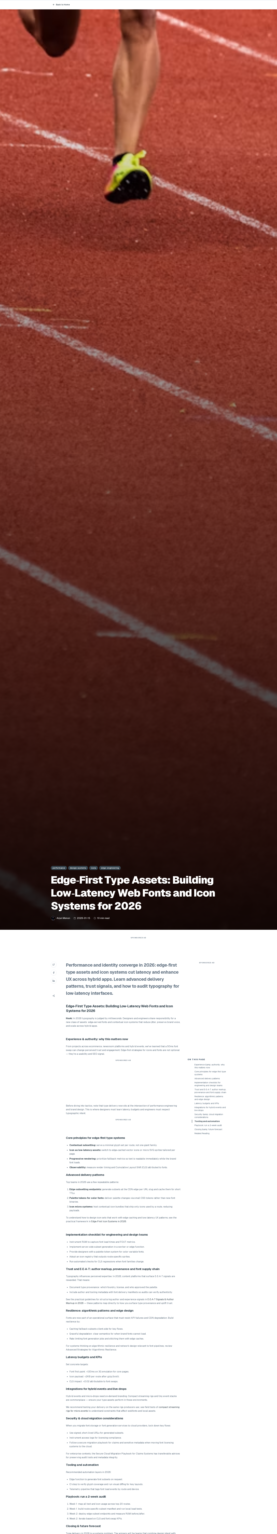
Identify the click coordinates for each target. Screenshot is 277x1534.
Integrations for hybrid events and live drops (210, 1109)
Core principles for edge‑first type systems (210, 1073)
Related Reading (201, 1133)
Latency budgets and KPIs (206, 1103)
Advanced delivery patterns (207, 1078)
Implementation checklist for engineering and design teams (208, 1084)
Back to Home (63, 4)
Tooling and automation (207, 1121)
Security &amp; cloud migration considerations (208, 1116)
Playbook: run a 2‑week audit (208, 1125)
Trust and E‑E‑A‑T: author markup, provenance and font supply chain (210, 1091)
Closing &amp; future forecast (208, 1129)
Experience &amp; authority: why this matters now (209, 1066)
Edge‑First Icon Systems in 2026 (108, 1221)
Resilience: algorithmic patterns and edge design (208, 1098)
